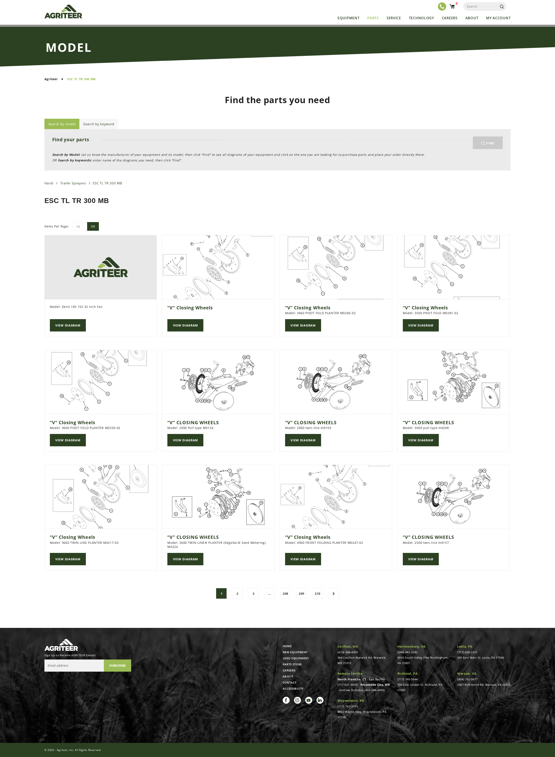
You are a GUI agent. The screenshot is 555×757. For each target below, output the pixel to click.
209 (301, 593)
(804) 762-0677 (467, 679)
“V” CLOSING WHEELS (193, 422)
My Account (498, 18)
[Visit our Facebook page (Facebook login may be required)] (286, 700)
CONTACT (290, 682)
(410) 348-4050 (348, 652)
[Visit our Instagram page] (297, 700)
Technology (421, 18)
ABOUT (288, 676)
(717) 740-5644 (407, 679)
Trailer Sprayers (73, 183)
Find (489, 143)
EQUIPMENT (348, 18)
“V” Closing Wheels (190, 308)
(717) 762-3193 (348, 706)
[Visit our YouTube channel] (308, 700)
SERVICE (394, 18)
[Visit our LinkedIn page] (320, 700)
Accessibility (293, 688)
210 (317, 593)
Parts (373, 18)
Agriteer (51, 79)
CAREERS (289, 670)
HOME (287, 646)
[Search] (502, 6)
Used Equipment (296, 658)
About (471, 18)
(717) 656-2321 (467, 652)
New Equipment (295, 652)
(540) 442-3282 (407, 652)
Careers (450, 18)
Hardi (49, 183)
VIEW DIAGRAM (67, 325)
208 (285, 593)
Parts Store (292, 664)
